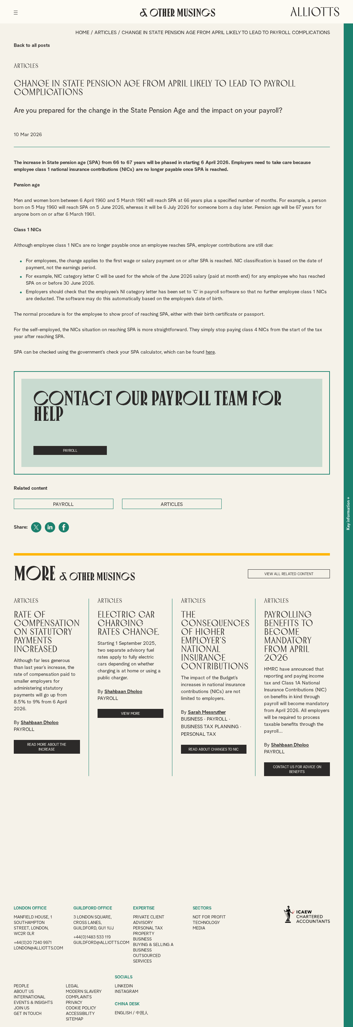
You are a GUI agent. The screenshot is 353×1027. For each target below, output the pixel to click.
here (210, 352)
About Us (24, 992)
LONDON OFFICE (30, 908)
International (30, 997)
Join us (21, 1008)
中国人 (142, 1013)
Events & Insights (33, 1003)
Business (142, 939)
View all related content (288, 574)
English (123, 1013)
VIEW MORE (130, 713)
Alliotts (315, 12)
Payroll (70, 451)
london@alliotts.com (38, 948)
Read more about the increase (46, 747)
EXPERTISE (143, 908)
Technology (206, 923)
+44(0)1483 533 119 (92, 937)
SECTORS (202, 908)
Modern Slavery (84, 992)
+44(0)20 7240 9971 (33, 943)
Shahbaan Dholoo (40, 722)
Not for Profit (209, 917)
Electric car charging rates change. (128, 623)
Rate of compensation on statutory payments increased (47, 632)
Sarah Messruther (207, 712)
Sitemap (74, 1019)
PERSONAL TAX (198, 734)
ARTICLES (172, 504)
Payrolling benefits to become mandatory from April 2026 (288, 636)
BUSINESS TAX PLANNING (210, 726)
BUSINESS (192, 719)
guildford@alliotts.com (101, 943)
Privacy (74, 1003)
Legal (72, 986)
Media (199, 928)
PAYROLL (63, 504)
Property (143, 934)
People (21, 986)
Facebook (64, 527)
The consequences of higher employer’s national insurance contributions (215, 640)
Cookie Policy (81, 1008)
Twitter (36, 527)
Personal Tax (148, 928)
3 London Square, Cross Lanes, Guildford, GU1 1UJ (93, 923)
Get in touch (27, 1014)
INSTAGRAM (126, 992)
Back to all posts (32, 45)
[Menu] (16, 10)
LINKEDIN (124, 986)
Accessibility (80, 1014)
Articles (105, 32)
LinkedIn (50, 527)
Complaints (79, 997)
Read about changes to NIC (214, 749)
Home (82, 32)
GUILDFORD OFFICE (92, 908)
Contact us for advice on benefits (297, 769)
